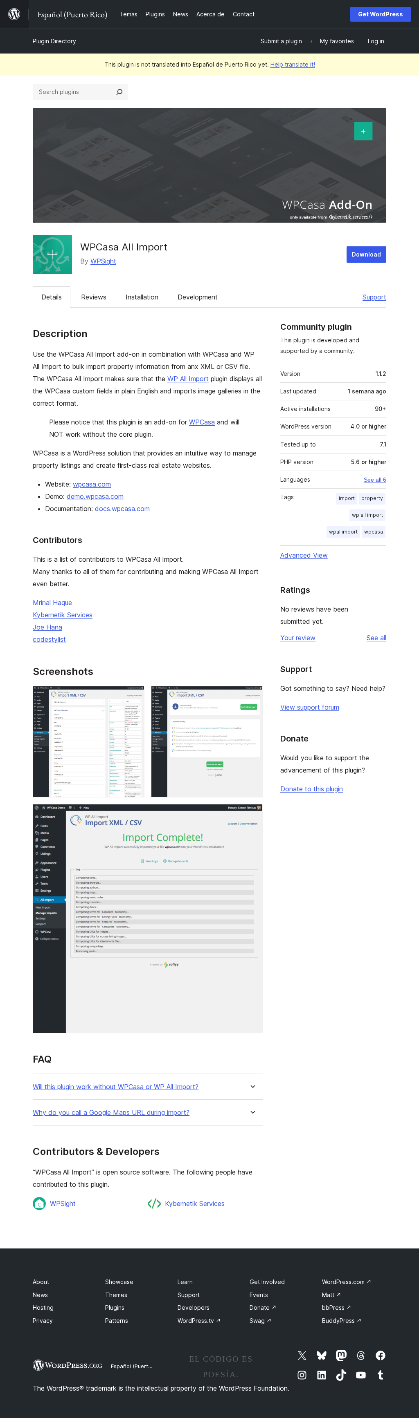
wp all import (367, 515)
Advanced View (304, 555)
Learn (185, 1281)
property (372, 498)
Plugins (114, 1307)
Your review (297, 638)
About (41, 1281)
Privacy (43, 1320)
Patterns (116, 1320)
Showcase (119, 1281)
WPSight (103, 261)
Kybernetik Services (62, 615)
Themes (116, 1294)
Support (374, 297)
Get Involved (267, 1281)
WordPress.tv (199, 1320)
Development (198, 297)
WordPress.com (347, 1281)
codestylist (49, 639)
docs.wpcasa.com (122, 509)
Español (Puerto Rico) (138, 1366)
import (347, 498)
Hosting (43, 1307)
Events (259, 1294)
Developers (194, 1307)
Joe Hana (47, 627)
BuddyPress (342, 1320)
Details (51, 297)
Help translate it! (292, 64)
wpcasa (373, 532)
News (40, 1294)
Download (366, 254)
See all (376, 638)
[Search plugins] (119, 92)
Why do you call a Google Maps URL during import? (111, 1113)
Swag (261, 1320)
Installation (142, 297)
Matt (331, 1294)
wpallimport (343, 532)
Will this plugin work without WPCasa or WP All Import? (115, 1087)
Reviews (93, 297)
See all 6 (375, 479)
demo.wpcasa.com (95, 496)
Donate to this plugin (311, 789)
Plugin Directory (54, 41)
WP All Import (188, 379)
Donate (263, 1307)
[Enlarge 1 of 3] (133, 697)
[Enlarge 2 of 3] (252, 697)
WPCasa (202, 422)
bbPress (336, 1307)
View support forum (309, 707)
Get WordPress (380, 14)
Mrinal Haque (52, 602)
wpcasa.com (92, 484)
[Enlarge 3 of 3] (252, 815)
